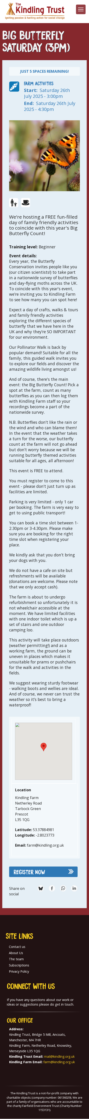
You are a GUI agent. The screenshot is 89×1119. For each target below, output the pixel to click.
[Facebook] (52, 888)
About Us (16, 953)
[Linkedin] (74, 888)
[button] (43, 747)
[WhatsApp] (63, 888)
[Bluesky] (40, 888)
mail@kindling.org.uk (59, 1056)
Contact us (17, 947)
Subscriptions (19, 965)
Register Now (29, 872)
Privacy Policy (19, 971)
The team (16, 959)
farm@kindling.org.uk (59, 1062)
